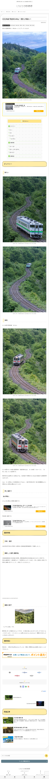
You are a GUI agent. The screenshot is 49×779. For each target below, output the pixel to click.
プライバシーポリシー (40, 774)
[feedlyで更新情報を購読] (26, 686)
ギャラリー (12, 126)
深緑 (28, 25)
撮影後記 (12, 156)
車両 (11, 132)
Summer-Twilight (7, 25)
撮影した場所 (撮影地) (14, 149)
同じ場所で (12, 135)
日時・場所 (12, 146)
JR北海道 (13, 25)
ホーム (8, 771)
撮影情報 (12, 142)
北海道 (18, 25)
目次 (24, 121)
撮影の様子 (12, 152)
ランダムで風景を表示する (24, 761)
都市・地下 (8, 774)
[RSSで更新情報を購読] (28, 686)
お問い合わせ (24, 774)
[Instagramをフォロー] (23, 686)
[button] (32, 675)
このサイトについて (24, 771)
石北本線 (32, 25)
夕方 (25, 25)
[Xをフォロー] (21, 686)
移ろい (11, 130)
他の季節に (13, 138)
